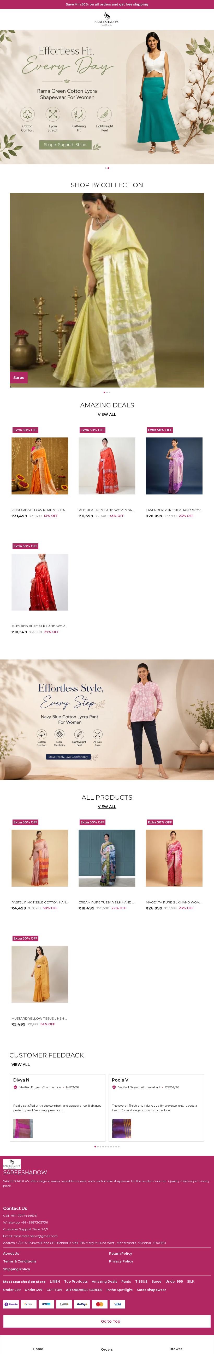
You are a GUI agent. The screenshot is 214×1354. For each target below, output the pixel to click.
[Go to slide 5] (105, 1146)
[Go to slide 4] (103, 1146)
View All (107, 414)
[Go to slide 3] (109, 392)
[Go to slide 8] (113, 1146)
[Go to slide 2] (108, 168)
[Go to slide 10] (119, 1146)
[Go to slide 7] (111, 1146)
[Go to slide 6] (108, 1146)
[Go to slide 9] (116, 1146)
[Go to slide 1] (105, 168)
